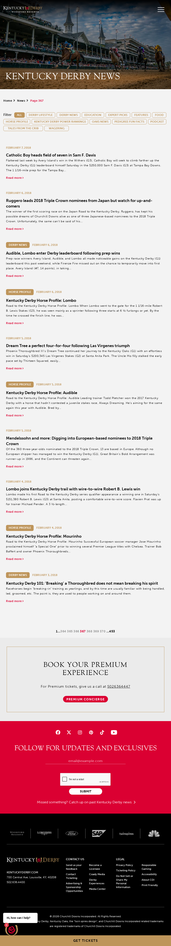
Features (141, 115)
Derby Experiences (96, 881)
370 (103, 631)
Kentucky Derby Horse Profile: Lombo (41, 300)
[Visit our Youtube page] (113, 732)
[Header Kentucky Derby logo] (22, 9)
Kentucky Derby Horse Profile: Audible (41, 392)
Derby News (68, 115)
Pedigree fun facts (129, 121)
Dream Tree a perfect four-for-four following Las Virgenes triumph (68, 345)
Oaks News (100, 121)
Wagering (57, 128)
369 (96, 631)
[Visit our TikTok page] (102, 732)
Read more (14, 177)
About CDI (148, 879)
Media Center (97, 888)
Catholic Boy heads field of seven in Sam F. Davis (51, 155)
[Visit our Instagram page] (80, 732)
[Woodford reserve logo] (17, 833)
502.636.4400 (16, 882)
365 (70, 631)
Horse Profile (17, 121)
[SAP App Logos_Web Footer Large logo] (99, 833)
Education (92, 115)
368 (90, 631)
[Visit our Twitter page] (69, 732)
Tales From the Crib (23, 128)
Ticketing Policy (125, 870)
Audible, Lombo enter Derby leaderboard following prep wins (63, 253)
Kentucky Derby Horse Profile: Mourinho (43, 536)
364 (63, 631)
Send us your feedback (74, 867)
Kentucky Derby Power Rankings (60, 121)
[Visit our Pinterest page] (91, 732)
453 (112, 631)
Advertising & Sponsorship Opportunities (74, 887)
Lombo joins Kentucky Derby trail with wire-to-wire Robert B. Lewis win (73, 489)
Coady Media (97, 874)
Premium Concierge (85, 699)
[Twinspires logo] (126, 833)
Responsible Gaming (149, 867)
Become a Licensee (95, 867)
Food (159, 115)
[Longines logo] (44, 833)
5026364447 (118, 686)
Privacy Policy (124, 865)
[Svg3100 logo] (154, 833)
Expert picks (117, 115)
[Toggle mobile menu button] (161, 9)
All (19, 115)
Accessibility (149, 874)
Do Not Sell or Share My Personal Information (124, 881)
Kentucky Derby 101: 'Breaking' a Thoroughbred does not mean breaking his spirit (82, 583)
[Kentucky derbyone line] (33, 860)
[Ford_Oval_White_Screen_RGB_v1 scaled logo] (71, 833)
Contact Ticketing (71, 876)
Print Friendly (150, 885)
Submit (85, 791)
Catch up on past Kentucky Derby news (100, 802)
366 (76, 631)
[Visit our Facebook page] (58, 732)
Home (7, 100)
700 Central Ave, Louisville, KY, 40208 (31, 877)
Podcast (157, 121)
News (21, 100)
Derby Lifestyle (41, 115)
